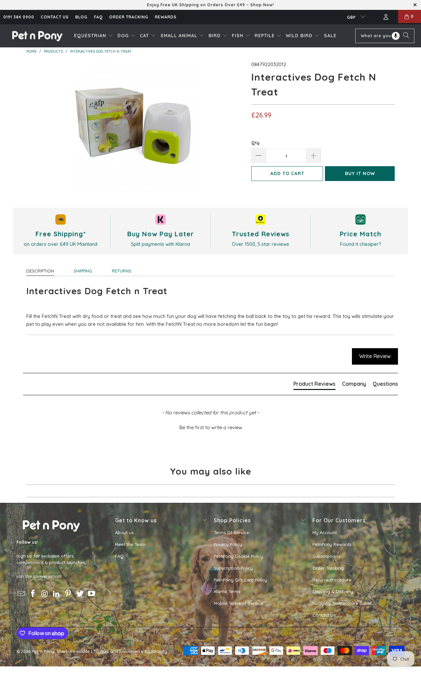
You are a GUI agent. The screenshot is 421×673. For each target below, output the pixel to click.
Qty (255, 142)
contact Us (55, 16)
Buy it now (360, 173)
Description (40, 270)
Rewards (166, 16)
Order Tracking (128, 16)
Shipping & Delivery (332, 591)
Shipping (83, 270)
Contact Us (323, 615)
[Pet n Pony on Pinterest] (68, 594)
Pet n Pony (43, 651)
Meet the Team (130, 544)
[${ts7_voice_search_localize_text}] (396, 36)
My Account (324, 532)
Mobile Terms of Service (238, 603)
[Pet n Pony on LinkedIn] (57, 594)
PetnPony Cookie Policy (238, 556)
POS (104, 651)
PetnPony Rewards (331, 544)
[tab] (314, 385)
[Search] (406, 36)
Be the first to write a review (210, 427)
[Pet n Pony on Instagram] (45, 594)
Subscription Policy (233, 568)
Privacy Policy (228, 544)
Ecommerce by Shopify (143, 651)
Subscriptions (326, 556)
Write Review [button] (375, 356)
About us (124, 532)
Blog (81, 16)
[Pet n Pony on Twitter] (80, 594)
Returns (121, 270)
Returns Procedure (331, 579)
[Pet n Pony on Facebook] (33, 594)
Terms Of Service (231, 532)
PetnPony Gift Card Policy (240, 579)
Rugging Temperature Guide (342, 603)
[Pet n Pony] (37, 36)
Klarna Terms (227, 591)
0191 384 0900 (18, 16)
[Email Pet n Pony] (21, 594)
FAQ (98, 16)
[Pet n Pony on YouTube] (92, 594)
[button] (93, 36)
